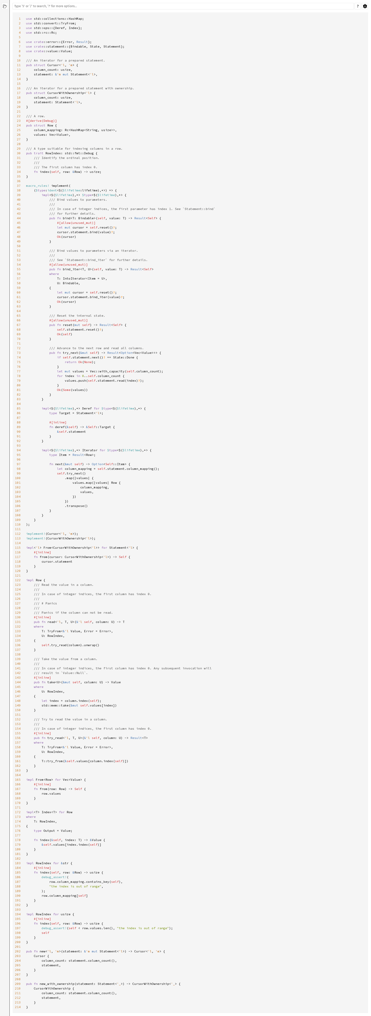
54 (19, 264)
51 (19, 251)
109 (18, 520)
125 (18, 594)
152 (18, 719)
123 (18, 585)
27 (19, 139)
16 (19, 88)
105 (18, 501)
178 (18, 840)
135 (18, 640)
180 (18, 849)
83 (19, 399)
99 (19, 473)
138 (18, 654)
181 (18, 854)
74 (19, 357)
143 (18, 677)
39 (19, 195)
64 (19, 311)
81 (19, 390)
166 (18, 784)
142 (18, 673)
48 (19, 237)
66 (19, 320)
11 (19, 65)
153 (18, 724)
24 (19, 125)
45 (19, 223)
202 (18, 951)
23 (19, 121)
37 (19, 186)
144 (18, 682)
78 (19, 376)
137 (18, 650)
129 (18, 612)
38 (19, 190)
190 (18, 895)
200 (18, 942)
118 (18, 561)
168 (18, 793)
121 (18, 575)
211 (18, 993)
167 (18, 789)
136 (18, 645)
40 (19, 199)
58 (19, 283)
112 (18, 534)
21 (19, 111)
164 (18, 775)
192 (18, 905)
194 (18, 914)
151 (18, 715)
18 (19, 97)
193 (18, 909)
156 (18, 738)
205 (18, 965)
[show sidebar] (5, 6)
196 (18, 923)
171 (18, 807)
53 (19, 260)
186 (18, 877)
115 (18, 547)
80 (19, 385)
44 (19, 218)
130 (18, 617)
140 (18, 663)
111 (18, 529)
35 (19, 176)
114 (18, 543)
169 (18, 798)
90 (19, 431)
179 (18, 844)
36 (19, 181)
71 (19, 343)
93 (19, 445)
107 (18, 510)
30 (19, 153)
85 (19, 408)
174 (18, 821)
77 (19, 371)
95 (19, 455)
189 (18, 891)
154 (18, 728)
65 (19, 315)
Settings (365, 6)
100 (18, 478)
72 (19, 348)
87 (19, 418)
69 (19, 334)
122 (18, 580)
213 (18, 1002)
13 (19, 74)
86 (19, 413)
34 (19, 172)
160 (18, 756)
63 (19, 306)
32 (19, 162)
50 (19, 246)
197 (18, 928)
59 (19, 288)
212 (18, 998)
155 (18, 733)
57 (19, 278)
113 (18, 538)
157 (18, 742)
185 (18, 872)
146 (18, 691)
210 (18, 988)
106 (18, 506)
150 (18, 710)
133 (18, 631)
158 (18, 747)
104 (18, 496)
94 (19, 450)
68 (19, 329)
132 (18, 626)
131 (18, 622)
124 (18, 589)
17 (19, 93)
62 (19, 302)
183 (18, 863)
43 (19, 213)
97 (19, 464)
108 (18, 515)
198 (18, 933)
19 (19, 102)
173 (18, 817)
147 (18, 696)
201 (18, 947)
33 (19, 167)
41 (19, 204)
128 (18, 608)
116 (18, 552)
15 (19, 83)
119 (18, 566)
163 (18, 770)
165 (18, 779)
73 (19, 353)
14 (19, 79)
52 (19, 255)
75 (19, 362)
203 (18, 956)
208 (18, 979)
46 (19, 227)
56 (19, 274)
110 (18, 524)
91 (19, 436)
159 (18, 752)
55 (19, 269)
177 (18, 835)
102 (18, 487)
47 (19, 232)
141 (18, 668)
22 (19, 116)
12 (19, 70)
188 (18, 886)
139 (18, 659)
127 (18, 603)
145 (18, 687)
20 (19, 107)
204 (18, 960)
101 (18, 483)
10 (19, 60)
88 (19, 422)
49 (19, 241)
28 (19, 144)
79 (19, 380)
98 (19, 469)
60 (19, 292)
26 (19, 134)
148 (18, 701)
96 (19, 459)
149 (18, 705)
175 (18, 826)
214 (18, 1007)
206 (18, 970)
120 (18, 571)
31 (19, 158)
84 (19, 404)
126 (18, 599)
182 (18, 858)
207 (18, 974)
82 (19, 394)
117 (18, 557)
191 (18, 900)
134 (18, 636)
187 (18, 882)
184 (18, 868)
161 (18, 761)
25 (19, 130)
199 (18, 937)
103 (18, 492)
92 (19, 441)
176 (18, 831)
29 (19, 148)
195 (18, 919)
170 (18, 803)
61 (19, 297)
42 (19, 209)
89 (19, 427)
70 (19, 339)
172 (18, 812)
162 (18, 766)
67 (19, 325)
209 (18, 984)
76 (19, 367)
